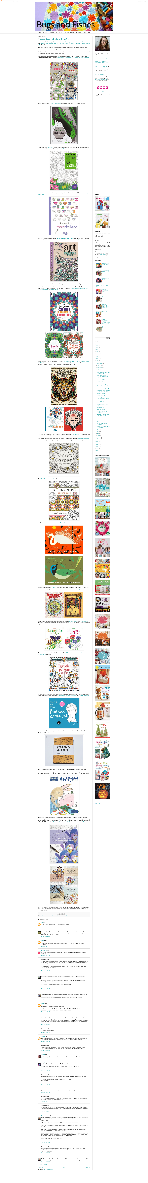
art (46, 915)
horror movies (62, 695)
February (99, 437)
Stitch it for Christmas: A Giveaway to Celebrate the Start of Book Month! (106, 321)
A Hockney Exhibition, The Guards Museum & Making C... (103, 376)
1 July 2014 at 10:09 (45, 926)
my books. (105, 58)
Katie (42, 930)
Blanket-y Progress (101, 395)
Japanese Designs (73, 821)
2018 (97, 353)
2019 (97, 351)
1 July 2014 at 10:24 (45, 936)
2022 (97, 345)
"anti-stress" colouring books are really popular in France (72, 42)
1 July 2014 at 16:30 (45, 1024)
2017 (97, 354)
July (98, 370)
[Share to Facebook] (62, 914)
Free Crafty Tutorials (69, 32)
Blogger (79, 1180)
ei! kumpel (43, 1062)
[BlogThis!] (59, 914)
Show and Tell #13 (101, 379)
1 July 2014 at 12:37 (45, 988)
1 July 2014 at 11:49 (45, 970)
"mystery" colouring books (55, 103)
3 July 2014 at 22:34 (45, 1092)
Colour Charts (100, 417)
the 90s (75, 695)
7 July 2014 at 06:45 (45, 1111)
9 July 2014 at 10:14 (45, 1142)
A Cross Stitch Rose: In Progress (102, 424)
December (99, 361)
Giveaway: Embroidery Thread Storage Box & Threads (105, 306)
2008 (97, 450)
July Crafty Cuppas (101, 409)
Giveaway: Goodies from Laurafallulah (102, 412)
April (98, 433)
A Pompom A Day (100, 421)
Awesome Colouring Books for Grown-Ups (53, 39)
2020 (97, 349)
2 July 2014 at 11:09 (45, 1057)
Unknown (43, 1036)
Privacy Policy (86, 32)
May (98, 431)
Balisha (43, 993)
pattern (69, 915)
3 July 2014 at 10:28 (45, 1084)
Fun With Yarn (100, 381)
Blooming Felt (44, 950)
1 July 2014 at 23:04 (45, 1041)
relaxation (73, 915)
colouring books (57, 915)
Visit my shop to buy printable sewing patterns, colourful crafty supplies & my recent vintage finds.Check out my (102, 64)
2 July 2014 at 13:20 (45, 1070)
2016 (97, 356)
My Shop (45, 32)
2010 (97, 446)
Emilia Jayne (44, 974)
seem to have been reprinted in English (65, 238)
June (98, 429)
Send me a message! (99, 74)
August (98, 369)
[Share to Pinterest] (64, 914)
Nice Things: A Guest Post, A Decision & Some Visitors (103, 398)
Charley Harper (63, 522)
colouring (51, 915)
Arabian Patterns (61, 821)
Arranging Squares (101, 393)
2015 (97, 358)
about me (99, 58)
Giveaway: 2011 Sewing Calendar (106, 264)
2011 (97, 444)
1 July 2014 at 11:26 (45, 955)
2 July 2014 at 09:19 (45, 1050)
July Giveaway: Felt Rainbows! (105, 271)
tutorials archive (104, 66)
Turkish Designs (83, 821)
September (99, 367)
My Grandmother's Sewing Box (103, 388)
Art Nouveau (54, 821)
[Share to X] (61, 914)
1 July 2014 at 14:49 (45, 1011)
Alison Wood (44, 1089)
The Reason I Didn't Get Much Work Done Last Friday (103, 391)
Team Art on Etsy (42, 730)
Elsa (42, 922)
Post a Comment (43, 1164)
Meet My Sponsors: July (102, 400)
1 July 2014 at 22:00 (45, 1032)
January (99, 438)
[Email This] (58, 914)
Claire (42, 940)
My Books (78, 32)
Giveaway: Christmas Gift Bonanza (105, 290)
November (99, 363)
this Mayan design (65, 148)
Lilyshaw (43, 1054)
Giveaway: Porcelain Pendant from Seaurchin (106, 328)
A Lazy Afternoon (100, 407)
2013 (97, 441)
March (98, 435)
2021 (97, 347)
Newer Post (40, 1167)
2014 (97, 360)
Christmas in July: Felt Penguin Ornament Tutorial (103, 415)
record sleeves (69, 695)
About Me (51, 32)
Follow (102, 91)
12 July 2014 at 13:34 (45, 1152)
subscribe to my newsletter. (101, 79)
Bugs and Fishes (45, 1115)
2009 (97, 448)
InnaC (42, 1003)
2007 (97, 452)
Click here (102, 254)
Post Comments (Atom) (48, 1169)
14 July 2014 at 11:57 (45, 1161)
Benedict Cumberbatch (84, 695)
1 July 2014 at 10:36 (45, 946)
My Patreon (59, 32)
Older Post (87, 1167)
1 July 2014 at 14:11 (45, 999)
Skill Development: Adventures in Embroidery (103, 373)
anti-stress (43, 915)
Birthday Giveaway (106, 311)
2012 (97, 442)
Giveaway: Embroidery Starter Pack (106, 298)
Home (39, 32)
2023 (97, 344)
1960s (67, 821)
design (66, 915)
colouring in (62, 915)
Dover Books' (54, 587)
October (99, 365)
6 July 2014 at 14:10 (45, 1101)
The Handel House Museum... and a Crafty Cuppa (103, 383)
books (48, 915)
